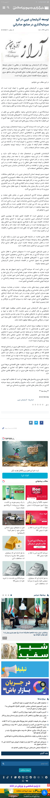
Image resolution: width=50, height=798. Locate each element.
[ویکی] (27, 781)
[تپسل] (3, 438)
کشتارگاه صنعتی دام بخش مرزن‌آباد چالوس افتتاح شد (28, 747)
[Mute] (8, 464)
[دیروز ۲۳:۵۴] (25, 614)
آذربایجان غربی (22, 400)
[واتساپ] (23, 781)
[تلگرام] (46, 778)
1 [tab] (11, 595)
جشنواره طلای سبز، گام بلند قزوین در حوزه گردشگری (29, 703)
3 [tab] (6, 595)
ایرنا (28, 7)
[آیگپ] (27, 778)
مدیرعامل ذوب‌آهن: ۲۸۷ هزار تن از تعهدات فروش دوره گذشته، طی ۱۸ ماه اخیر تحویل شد (24, 743)
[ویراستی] (15, 778)
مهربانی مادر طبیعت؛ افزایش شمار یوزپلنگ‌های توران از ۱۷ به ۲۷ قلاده (24, 721)
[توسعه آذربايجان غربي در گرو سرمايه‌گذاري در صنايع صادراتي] (25, 47)
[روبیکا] (38, 778)
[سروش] (19, 778)
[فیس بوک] (11, 778)
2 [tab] (8, 595)
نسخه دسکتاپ (25, 770)
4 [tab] (3, 595)
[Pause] (4, 464)
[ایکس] (42, 778)
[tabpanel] (25, 619)
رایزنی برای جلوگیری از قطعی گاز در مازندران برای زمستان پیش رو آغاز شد (24, 716)
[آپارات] (34, 778)
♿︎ (44, 792)
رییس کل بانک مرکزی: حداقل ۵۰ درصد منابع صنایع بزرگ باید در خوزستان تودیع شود (25, 731)
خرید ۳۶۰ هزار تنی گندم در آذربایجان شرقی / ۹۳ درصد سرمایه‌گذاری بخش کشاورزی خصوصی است (24, 725)
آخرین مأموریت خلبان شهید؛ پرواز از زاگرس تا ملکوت (29, 712)
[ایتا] (23, 778)
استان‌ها (31, 400)
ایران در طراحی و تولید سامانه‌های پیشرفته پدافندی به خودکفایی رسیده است (25, 737)
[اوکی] (3, 778)
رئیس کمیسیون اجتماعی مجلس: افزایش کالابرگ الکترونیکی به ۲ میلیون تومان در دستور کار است (25, 707)
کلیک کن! (25, 475)
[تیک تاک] (7, 778)
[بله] (30, 778)
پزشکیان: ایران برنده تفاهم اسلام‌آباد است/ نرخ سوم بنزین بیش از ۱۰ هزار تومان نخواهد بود (26, 633)
